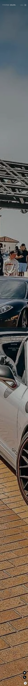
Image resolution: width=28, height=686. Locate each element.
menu (21, 5)
